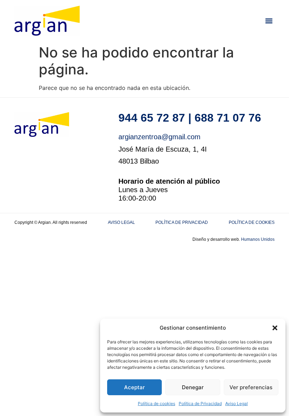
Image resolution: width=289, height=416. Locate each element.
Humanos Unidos (258, 239)
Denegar (193, 387)
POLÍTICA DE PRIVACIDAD (181, 222)
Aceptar (134, 387)
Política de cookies (156, 403)
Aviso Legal (236, 403)
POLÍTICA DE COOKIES (252, 222)
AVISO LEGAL (121, 222)
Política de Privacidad (200, 403)
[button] (274, 327)
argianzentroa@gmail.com (159, 137)
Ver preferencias (250, 387)
